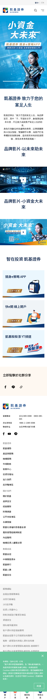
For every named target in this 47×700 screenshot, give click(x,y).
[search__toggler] (35, 10)
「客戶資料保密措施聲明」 (14, 664)
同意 (39, 686)
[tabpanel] (23, 52)
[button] (37, 2)
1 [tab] (13, 81)
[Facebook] (5, 387)
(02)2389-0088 (25, 416)
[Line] (13, 387)
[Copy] (21, 387)
